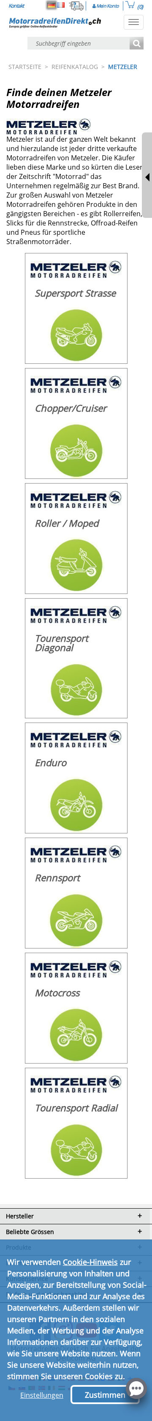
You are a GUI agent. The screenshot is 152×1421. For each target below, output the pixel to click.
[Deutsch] (51, 5)
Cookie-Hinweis (90, 1262)
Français (61, 5)
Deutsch (51, 5)
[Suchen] (137, 44)
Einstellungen (41, 1395)
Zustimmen (105, 1395)
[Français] (61, 5)
